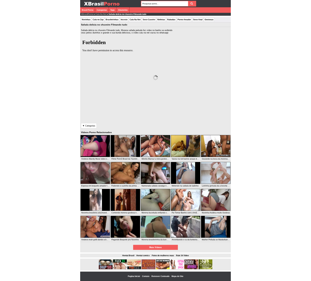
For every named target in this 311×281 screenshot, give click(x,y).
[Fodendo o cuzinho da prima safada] (125, 173)
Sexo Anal (197, 19)
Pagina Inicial (134, 276)
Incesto (124, 19)
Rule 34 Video (182, 255)
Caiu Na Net (100, 14)
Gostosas (209, 19)
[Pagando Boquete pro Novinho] (125, 227)
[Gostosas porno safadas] (177, 268)
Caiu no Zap (98, 19)
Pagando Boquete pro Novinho (125, 240)
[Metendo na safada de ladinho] (185, 173)
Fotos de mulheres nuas (163, 255)
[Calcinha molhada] (205, 268)
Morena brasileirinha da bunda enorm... (159, 240)
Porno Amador (184, 19)
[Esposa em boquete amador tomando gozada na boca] (95, 173)
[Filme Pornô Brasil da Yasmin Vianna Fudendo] (125, 146)
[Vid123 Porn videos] (134, 268)
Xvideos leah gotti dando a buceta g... (97, 240)
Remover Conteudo (160, 276)
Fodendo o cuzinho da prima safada (127, 186)
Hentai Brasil (128, 255)
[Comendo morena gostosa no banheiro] (125, 200)
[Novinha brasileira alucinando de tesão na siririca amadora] (95, 200)
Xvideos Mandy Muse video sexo (95, 159)
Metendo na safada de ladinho (185, 186)
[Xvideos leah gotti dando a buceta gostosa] (95, 227)
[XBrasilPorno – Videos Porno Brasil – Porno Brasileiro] (101, 6)
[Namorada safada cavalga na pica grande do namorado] (155, 173)
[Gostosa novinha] (191, 268)
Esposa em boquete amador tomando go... (100, 186)
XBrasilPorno (87, 14)
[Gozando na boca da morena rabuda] (215, 146)
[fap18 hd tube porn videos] (106, 268)
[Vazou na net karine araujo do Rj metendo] (185, 146)
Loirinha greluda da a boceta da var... (218, 186)
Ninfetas (161, 19)
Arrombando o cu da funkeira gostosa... (189, 240)
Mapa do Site (177, 276)
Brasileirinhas (112, 19)
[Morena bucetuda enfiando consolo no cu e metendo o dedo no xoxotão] (155, 200)
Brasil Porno (87, 10)
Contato (146, 276)
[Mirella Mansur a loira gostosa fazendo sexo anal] (155, 146)
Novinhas (86, 19)
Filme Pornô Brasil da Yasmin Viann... (127, 159)
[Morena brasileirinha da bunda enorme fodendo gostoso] (155, 227)
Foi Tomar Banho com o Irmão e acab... (189, 213)
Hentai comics (143, 255)
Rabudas (171, 19)
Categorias (102, 10)
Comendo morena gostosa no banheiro (128, 213)
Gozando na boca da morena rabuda (218, 159)
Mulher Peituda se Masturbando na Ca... (219, 240)
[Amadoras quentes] (148, 268)
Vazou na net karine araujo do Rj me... (188, 159)
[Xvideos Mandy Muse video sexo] (95, 146)
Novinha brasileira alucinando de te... (97, 213)
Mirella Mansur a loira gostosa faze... (158, 159)
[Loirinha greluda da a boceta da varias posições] (215, 173)
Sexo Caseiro (149, 19)
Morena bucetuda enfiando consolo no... (159, 213)
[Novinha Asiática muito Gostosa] (215, 200)
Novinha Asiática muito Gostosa (216, 213)
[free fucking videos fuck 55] (120, 268)
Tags (112, 10)
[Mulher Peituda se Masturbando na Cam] (215, 227)
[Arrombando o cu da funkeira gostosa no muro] (185, 227)
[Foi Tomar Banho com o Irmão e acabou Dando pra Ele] (185, 200)
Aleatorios (123, 10)
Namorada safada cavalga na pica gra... (159, 186)
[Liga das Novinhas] (163, 268)
